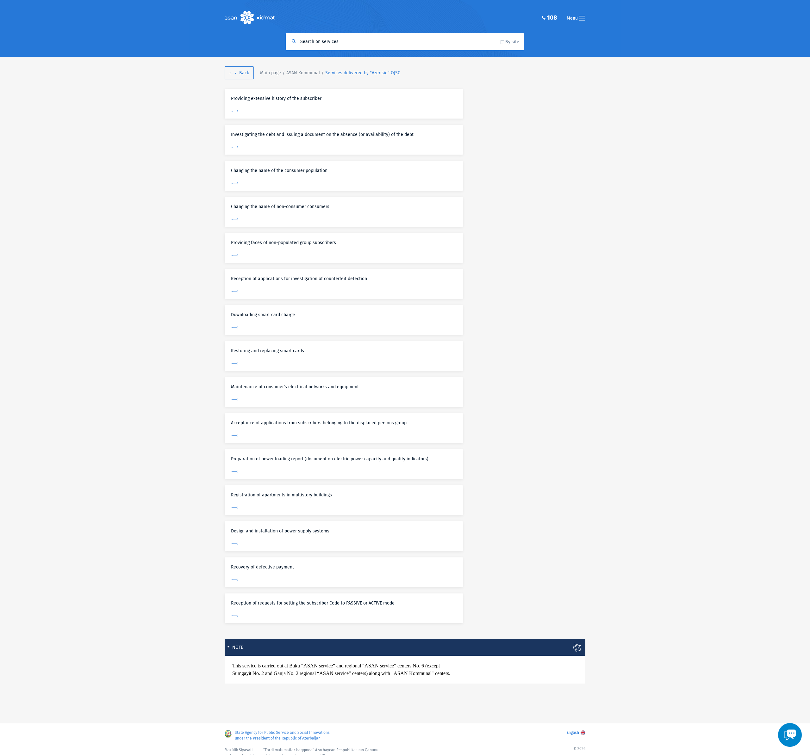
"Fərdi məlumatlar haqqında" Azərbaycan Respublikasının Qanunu (320, 750)
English (573, 732)
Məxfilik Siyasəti (238, 750)
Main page (270, 73)
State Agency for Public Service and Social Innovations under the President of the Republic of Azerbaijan (282, 735)
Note (237, 647)
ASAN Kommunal (303, 73)
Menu (573, 18)
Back (244, 73)
